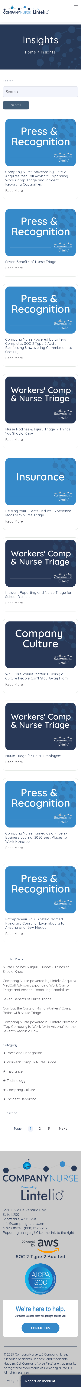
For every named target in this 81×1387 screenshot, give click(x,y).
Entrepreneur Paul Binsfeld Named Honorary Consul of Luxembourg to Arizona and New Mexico (34, 923)
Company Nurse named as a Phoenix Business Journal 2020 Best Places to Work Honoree (36, 837)
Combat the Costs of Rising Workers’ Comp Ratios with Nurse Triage (37, 1010)
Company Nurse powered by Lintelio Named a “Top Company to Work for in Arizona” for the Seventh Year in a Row (40, 1026)
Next (63, 1128)
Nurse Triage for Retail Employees (33, 756)
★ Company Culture (19, 1090)
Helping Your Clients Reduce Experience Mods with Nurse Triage (38, 513)
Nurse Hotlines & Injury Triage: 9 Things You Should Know (37, 431)
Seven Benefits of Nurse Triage (30, 262)
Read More (14, 190)
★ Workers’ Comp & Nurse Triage (29, 1062)
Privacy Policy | (14, 1381)
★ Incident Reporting (19, 1099)
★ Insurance (13, 1071)
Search (16, 105)
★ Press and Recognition (22, 1053)
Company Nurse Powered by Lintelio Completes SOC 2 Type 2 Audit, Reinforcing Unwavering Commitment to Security (38, 345)
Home (31, 52)
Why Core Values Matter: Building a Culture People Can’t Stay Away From (36, 676)
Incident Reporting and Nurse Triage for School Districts (38, 594)
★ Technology (14, 1080)
